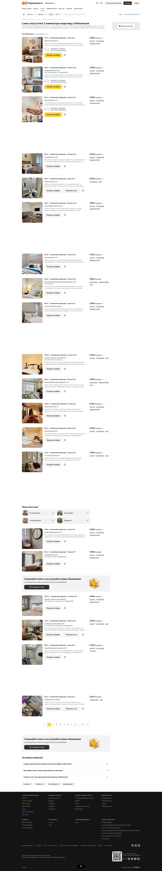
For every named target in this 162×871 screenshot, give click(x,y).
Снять (50, 825)
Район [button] (120, 14)
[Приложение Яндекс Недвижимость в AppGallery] (135, 858)
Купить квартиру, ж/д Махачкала (112, 833)
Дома (76, 822)
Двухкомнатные (107, 798)
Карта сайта (108, 845)
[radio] (53, 724)
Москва (24, 798)
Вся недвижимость (28, 845)
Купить (51, 822)
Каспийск (47, 282)
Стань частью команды (50, 845)
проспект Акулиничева (58, 358)
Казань (24, 809)
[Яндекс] (137, 867)
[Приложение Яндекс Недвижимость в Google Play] (132, 858)
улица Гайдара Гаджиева (51, 206)
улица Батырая (48, 431)
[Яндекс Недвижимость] (32, 3)
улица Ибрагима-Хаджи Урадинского (55, 382)
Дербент (51, 801)
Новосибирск (26, 803)
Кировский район (27, 822)
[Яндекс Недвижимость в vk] (132, 845)
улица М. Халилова (56, 623)
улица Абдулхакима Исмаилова (54, 648)
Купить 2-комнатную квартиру (111, 828)
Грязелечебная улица (51, 306)
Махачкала (52, 809)
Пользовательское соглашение (69, 845)
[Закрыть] (139, 14)
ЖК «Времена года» (50, 556)
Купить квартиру (107, 822)
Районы (77, 801)
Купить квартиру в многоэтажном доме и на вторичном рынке (121, 830)
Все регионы (79, 809)
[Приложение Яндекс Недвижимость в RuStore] (138, 858)
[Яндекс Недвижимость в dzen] (136, 845)
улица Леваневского (50, 406)
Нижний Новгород (27, 811)
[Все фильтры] (24, 14)
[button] (101, 3)
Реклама (38, 845)
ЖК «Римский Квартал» (51, 72)
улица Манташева (49, 157)
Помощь (100, 845)
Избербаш (52, 803)
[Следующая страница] (87, 724)
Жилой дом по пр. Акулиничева (54, 601)
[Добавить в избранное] (65, 55)
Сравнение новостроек (82, 806)
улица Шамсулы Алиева (51, 699)
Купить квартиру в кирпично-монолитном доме (116, 825)
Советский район (27, 828)
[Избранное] (97, 3)
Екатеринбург (26, 806)
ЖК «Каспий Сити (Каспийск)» (53, 359)
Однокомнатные (107, 801)
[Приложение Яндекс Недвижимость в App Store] (129, 858)
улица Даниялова (49, 100)
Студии (104, 803)
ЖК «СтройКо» (48, 284)
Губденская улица (49, 181)
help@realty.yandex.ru (59, 857)
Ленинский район (27, 825)
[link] (136, 3)
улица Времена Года (50, 70)
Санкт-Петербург (27, 801)
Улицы (77, 803)
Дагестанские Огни (54, 798)
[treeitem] (27, 8)
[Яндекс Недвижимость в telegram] (139, 845)
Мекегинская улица (50, 41)
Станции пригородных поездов (84, 798)
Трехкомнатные (106, 806)
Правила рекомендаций (88, 845)
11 (83, 724)
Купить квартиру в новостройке (111, 836)
